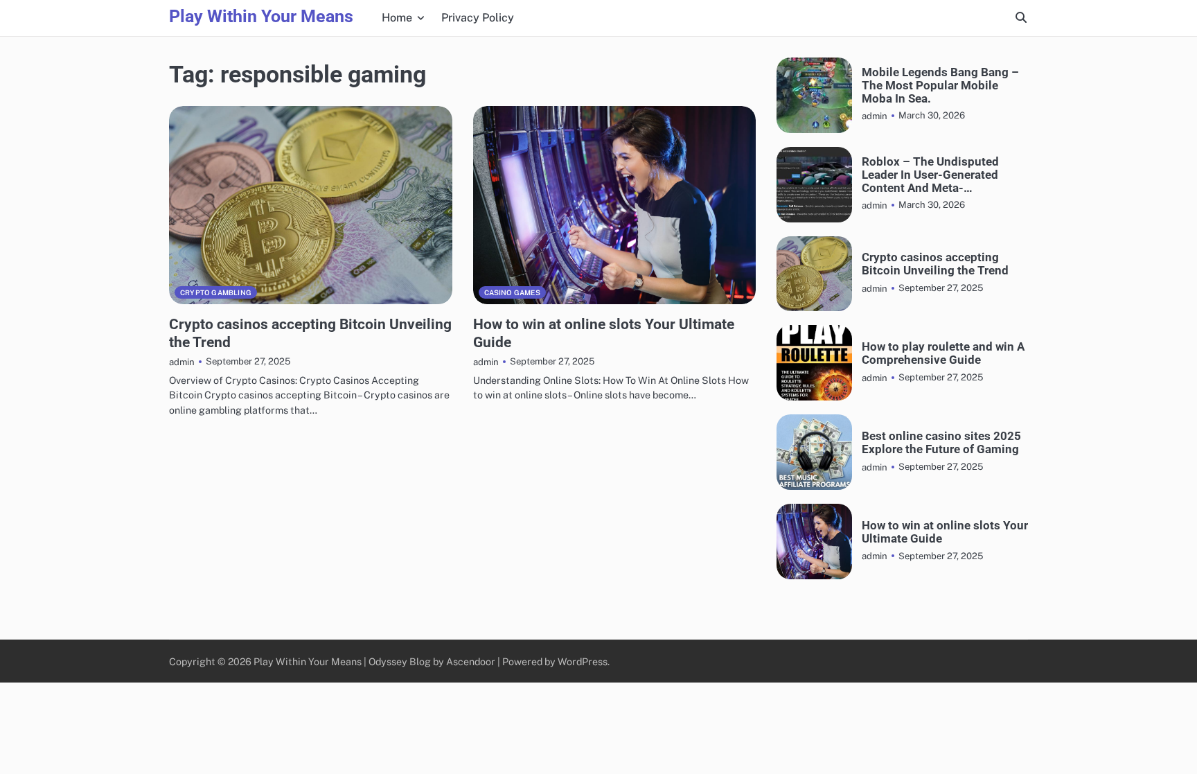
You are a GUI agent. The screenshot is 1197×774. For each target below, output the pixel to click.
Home (397, 17)
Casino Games (512, 292)
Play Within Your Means (261, 16)
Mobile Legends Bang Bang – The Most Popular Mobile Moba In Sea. (940, 85)
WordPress (583, 661)
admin (182, 361)
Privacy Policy (477, 17)
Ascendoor (470, 661)
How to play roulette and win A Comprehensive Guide (943, 353)
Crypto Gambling (215, 292)
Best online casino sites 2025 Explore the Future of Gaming (941, 443)
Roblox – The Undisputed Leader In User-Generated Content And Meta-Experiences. (930, 174)
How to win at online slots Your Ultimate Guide (945, 532)
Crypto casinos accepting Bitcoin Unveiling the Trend (935, 264)
